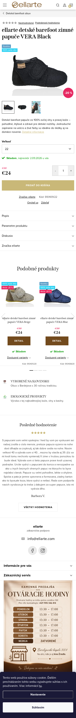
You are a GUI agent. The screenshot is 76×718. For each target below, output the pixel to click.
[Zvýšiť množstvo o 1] (71, 171)
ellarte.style (42, 550)
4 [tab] (44, 370)
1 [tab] (31, 370)
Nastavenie (38, 694)
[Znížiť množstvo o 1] (55, 171)
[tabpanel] (19, 322)
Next (73, 316)
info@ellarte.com (41, 538)
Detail (19, 341)
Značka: (27, 197)
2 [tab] (36, 370)
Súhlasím (38, 707)
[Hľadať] (57, 5)
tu (40, 686)
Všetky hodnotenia (38, 507)
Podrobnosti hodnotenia (47, 22)
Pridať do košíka (38, 185)
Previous (3, 316)
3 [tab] (40, 370)
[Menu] (5, 5)
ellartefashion (32, 550)
